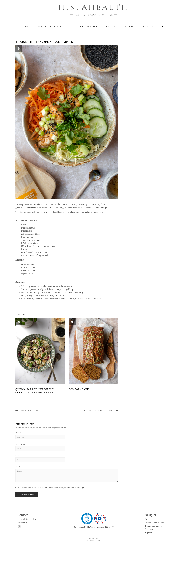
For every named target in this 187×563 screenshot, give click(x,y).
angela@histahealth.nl (27, 519)
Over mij (130, 26)
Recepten (110, 26)
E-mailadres (21, 444)
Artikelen (148, 26)
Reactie (18, 467)
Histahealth (93, 7)
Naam (18, 433)
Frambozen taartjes (29, 411)
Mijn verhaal (150, 532)
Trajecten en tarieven (84, 26)
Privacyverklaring (93, 538)
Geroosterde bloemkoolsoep (99, 411)
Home (27, 26)
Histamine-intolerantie (51, 26)
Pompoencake (79, 389)
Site (17, 455)
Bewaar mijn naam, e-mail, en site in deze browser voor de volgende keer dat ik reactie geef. (51, 487)
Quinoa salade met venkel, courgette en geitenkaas (35, 390)
